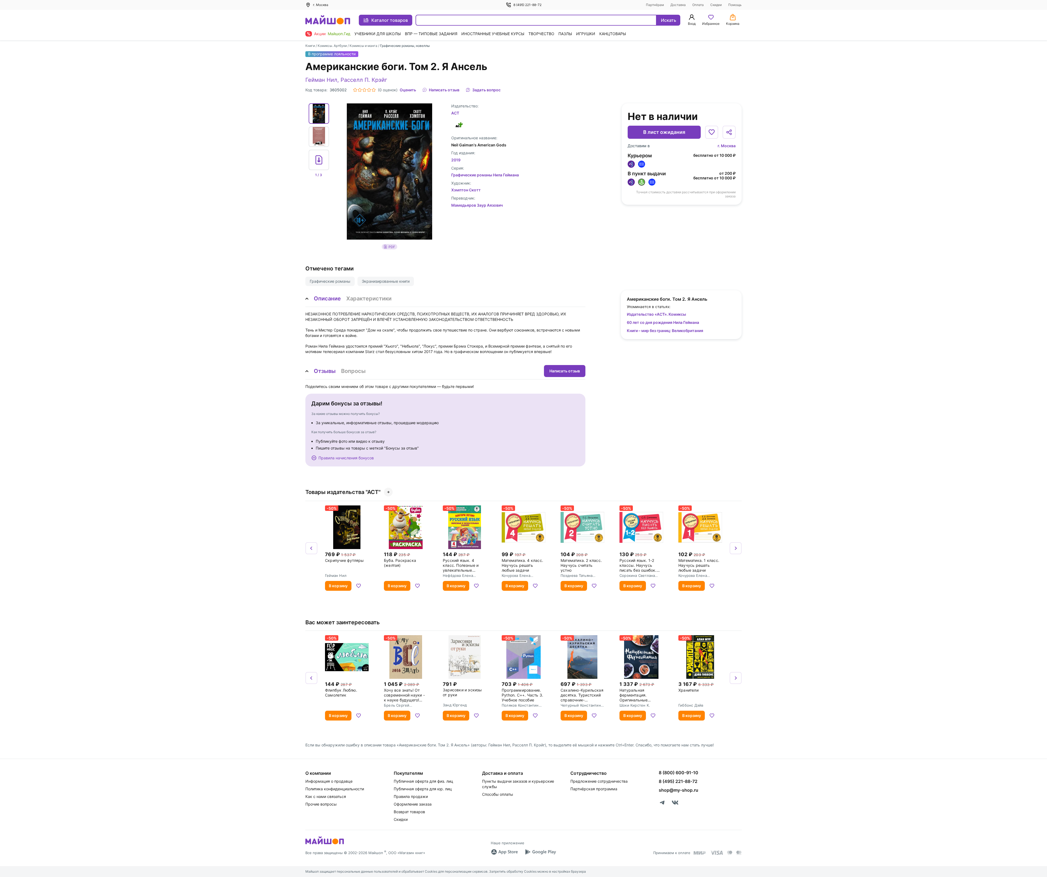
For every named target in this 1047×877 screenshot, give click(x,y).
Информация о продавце (329, 781)
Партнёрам (655, 5)
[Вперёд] (736, 548)
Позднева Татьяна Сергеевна (576, 575)
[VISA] (716, 853)
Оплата (698, 5)
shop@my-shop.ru (678, 790)
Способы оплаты (497, 794)
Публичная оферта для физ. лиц (423, 781)
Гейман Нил (321, 80)
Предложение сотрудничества (599, 781)
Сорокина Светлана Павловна (637, 575)
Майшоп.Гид (339, 33)
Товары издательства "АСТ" (343, 492)
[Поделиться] (729, 132)
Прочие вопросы (321, 804)
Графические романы (330, 281)
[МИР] (700, 853)
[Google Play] (540, 852)
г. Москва (727, 145)
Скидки (716, 5)
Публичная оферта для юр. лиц (423, 788)
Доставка (678, 5)
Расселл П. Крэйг (364, 80)
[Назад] (311, 548)
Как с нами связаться (325, 796)
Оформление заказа (413, 804)
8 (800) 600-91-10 (678, 772)
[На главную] (327, 20)
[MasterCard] (729, 853)
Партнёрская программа (593, 788)
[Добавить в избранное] (711, 132)
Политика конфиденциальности (334, 788)
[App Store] (504, 852)
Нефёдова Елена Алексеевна (458, 575)
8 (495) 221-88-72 (527, 5)
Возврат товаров (409, 811)
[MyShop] (324, 844)
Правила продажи (411, 796)
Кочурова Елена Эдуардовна (516, 575)
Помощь (735, 5)
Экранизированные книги (386, 281)
